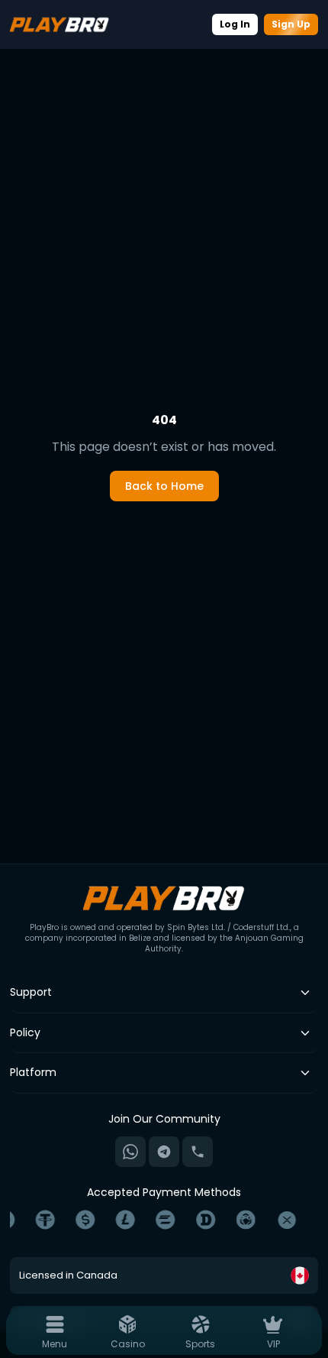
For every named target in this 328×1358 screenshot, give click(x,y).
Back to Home (164, 486)
